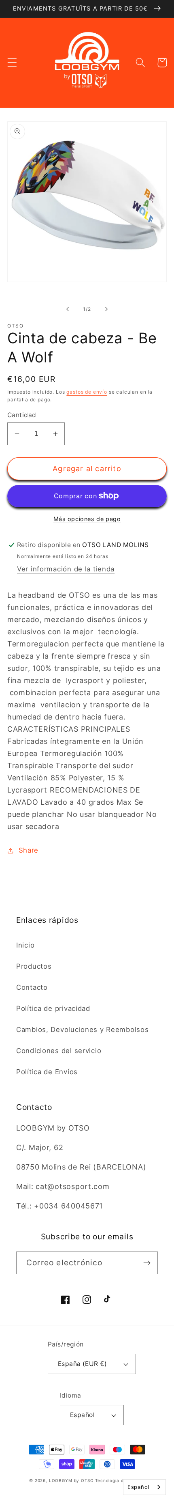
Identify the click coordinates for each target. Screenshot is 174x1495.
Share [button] (28, 850)
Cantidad (21, 415)
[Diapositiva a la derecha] (106, 309)
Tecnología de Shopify (120, 1480)
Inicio (25, 945)
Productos (33, 966)
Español (82, 1415)
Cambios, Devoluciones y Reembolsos (82, 1029)
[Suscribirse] (146, 1263)
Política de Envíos (47, 1072)
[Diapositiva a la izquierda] (67, 309)
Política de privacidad (53, 1008)
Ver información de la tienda (66, 569)
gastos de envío (86, 392)
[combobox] (144, 1487)
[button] (12, 62)
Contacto (32, 987)
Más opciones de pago (87, 518)
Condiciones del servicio (58, 1051)
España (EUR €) (82, 1364)
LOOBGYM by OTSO (71, 1480)
